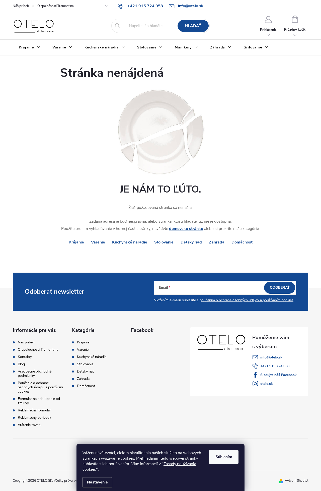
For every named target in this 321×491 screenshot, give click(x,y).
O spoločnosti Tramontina (55, 6)
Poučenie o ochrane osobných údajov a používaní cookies (40, 387)
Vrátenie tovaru (30, 424)
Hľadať (193, 26)
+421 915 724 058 (274, 366)
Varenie (98, 242)
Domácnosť (242, 242)
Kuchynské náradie (129, 242)
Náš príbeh (21, 6)
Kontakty (25, 356)
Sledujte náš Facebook (278, 375)
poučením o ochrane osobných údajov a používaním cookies (246, 300)
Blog (21, 364)
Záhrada (216, 242)
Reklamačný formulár (34, 410)
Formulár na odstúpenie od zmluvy (39, 400)
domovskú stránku (186, 228)
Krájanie (83, 342)
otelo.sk (266, 383)
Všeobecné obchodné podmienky (34, 373)
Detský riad (191, 242)
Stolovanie (164, 242)
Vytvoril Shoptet (296, 480)
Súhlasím (223, 457)
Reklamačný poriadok (34, 417)
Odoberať (280, 287)
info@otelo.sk (271, 357)
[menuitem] (29, 47)
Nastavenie (97, 482)
